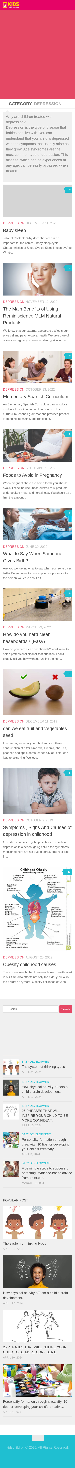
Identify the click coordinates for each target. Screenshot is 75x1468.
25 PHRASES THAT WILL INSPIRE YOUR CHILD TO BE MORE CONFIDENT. (45, 1115)
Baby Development (36, 1061)
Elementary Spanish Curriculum (35, 396)
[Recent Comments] (46, 1050)
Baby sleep (14, 230)
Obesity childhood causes (29, 964)
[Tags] (63, 1050)
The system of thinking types (43, 1067)
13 (69, 872)
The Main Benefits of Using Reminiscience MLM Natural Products (32, 315)
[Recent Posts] (11, 1050)
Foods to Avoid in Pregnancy (32, 475)
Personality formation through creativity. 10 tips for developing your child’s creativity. (45, 1144)
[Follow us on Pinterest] (37, 1457)
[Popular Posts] (28, 1050)
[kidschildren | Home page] (14, 5)
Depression (13, 223)
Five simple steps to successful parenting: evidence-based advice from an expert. (47, 1173)
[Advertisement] (37, 59)
